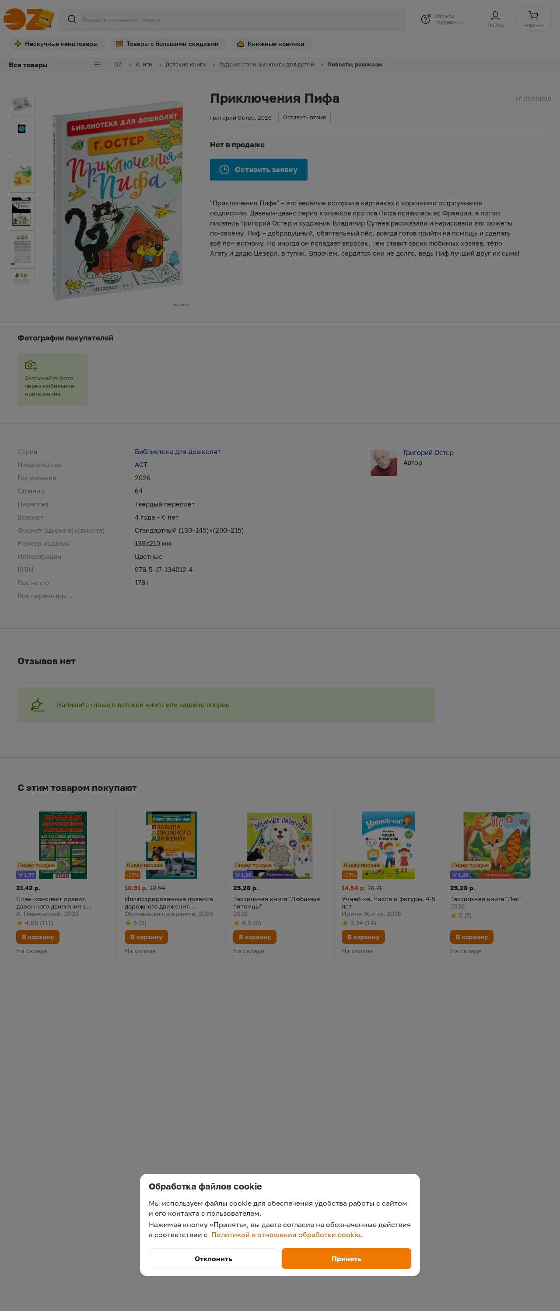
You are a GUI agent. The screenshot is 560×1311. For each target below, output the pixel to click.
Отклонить (213, 1258)
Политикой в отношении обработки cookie (285, 1234)
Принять (346, 1258)
